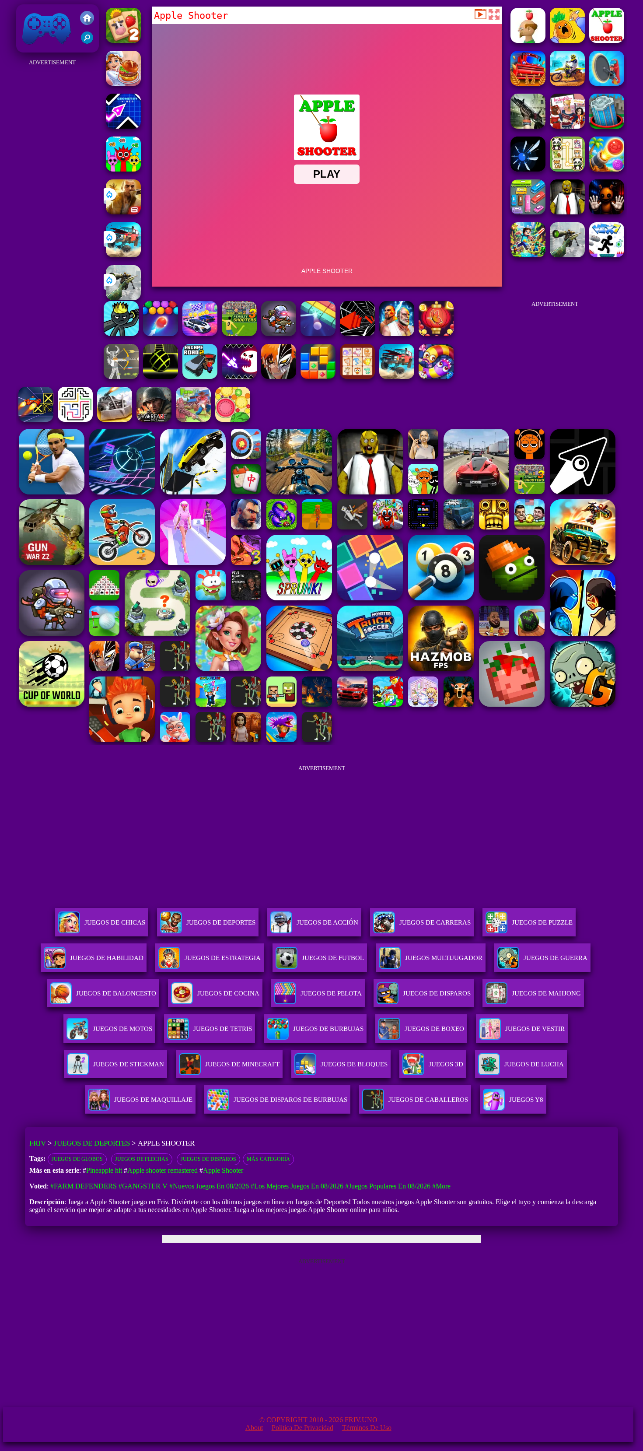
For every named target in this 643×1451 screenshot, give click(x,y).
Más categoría (268, 1159)
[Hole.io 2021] (606, 126)
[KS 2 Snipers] (123, 297)
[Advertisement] (52, 199)
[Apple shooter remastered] (527, 40)
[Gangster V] (123, 212)
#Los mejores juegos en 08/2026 (297, 1186)
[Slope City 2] (160, 376)
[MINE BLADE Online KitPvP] (527, 255)
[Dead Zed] (527, 126)
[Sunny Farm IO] (527, 83)
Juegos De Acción (327, 922)
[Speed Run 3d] (35, 419)
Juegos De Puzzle (542, 922)
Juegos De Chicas (114, 922)
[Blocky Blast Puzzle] (318, 376)
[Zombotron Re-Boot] (278, 333)
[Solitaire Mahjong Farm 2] (123, 40)
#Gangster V (143, 1186)
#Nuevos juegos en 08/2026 (209, 1186)
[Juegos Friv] (87, 19)
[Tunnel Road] (357, 333)
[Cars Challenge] (199, 333)
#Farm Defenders (83, 1186)
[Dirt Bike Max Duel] (567, 83)
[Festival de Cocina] (123, 83)
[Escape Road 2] (199, 376)
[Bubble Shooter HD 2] (160, 333)
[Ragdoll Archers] (121, 376)
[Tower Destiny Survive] (75, 419)
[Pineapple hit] (567, 40)
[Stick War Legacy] (121, 333)
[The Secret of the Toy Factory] (606, 212)
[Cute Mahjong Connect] (567, 169)
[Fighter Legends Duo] (396, 333)
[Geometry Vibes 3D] (123, 126)
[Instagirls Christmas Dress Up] (567, 126)
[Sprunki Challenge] (123, 169)
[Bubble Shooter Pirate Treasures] (606, 169)
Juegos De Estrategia (223, 957)
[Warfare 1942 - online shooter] (153, 419)
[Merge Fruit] (232, 419)
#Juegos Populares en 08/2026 (387, 1186)
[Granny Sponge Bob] (567, 212)
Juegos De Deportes (220, 922)
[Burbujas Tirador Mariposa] (436, 333)
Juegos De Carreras (435, 922)
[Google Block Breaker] (318, 333)
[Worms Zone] (436, 376)
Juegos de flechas (141, 1159)
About (254, 1427)
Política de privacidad (302, 1427)
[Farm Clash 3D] (193, 419)
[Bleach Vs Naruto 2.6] (278, 376)
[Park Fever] (527, 212)
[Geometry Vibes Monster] (239, 376)
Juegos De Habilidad (106, 957)
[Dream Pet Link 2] (357, 376)
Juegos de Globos (77, 1159)
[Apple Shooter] (606, 40)
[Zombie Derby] (114, 419)
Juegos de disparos (208, 1159)
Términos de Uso (366, 1427)
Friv (37, 1143)
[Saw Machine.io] (606, 83)
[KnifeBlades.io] (527, 169)
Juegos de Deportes (92, 1143)
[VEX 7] (606, 255)
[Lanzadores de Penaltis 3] (239, 333)
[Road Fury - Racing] (123, 255)
